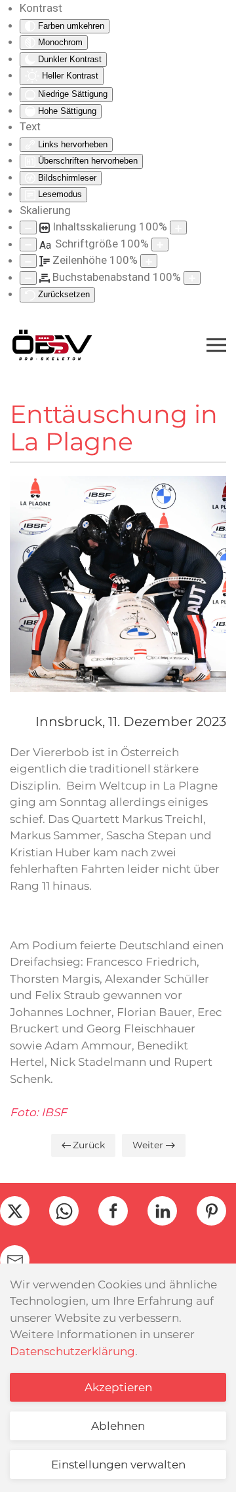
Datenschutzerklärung (72, 1351)
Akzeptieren (118, 1387)
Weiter (147, 1145)
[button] (216, 345)
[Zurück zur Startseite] (52, 345)
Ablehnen (118, 1425)
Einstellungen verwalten (118, 1464)
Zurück (89, 1145)
